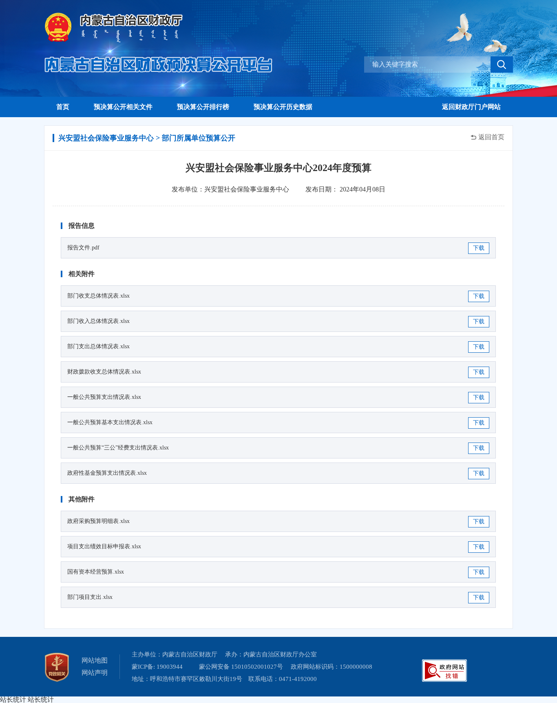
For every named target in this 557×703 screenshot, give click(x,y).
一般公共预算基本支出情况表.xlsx (110, 422)
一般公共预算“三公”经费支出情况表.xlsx (118, 448)
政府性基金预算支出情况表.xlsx (107, 473)
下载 (478, 248)
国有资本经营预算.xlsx (95, 572)
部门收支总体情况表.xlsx (98, 296)
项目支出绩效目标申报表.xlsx (104, 546)
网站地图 (95, 660)
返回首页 (491, 137)
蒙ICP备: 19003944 (157, 666)
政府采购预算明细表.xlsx (98, 521)
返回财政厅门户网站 (471, 106)
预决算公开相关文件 (123, 106)
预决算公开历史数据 (283, 106)
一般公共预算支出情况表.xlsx (104, 397)
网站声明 (95, 672)
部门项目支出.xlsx (90, 597)
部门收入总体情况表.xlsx (98, 321)
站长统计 (13, 699)
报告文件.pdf (83, 248)
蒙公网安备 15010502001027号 (241, 666)
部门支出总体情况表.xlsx (98, 346)
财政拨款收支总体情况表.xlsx (104, 372)
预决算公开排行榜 (203, 106)
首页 (62, 106)
